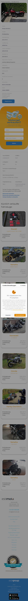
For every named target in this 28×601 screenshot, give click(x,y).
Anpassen (8, 315)
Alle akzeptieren (20, 315)
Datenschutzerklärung (17, 309)
